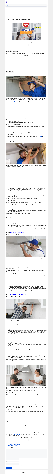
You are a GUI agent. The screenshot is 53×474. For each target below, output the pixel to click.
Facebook (15, 101)
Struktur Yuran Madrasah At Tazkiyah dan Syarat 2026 (13, 444)
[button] (45, 2)
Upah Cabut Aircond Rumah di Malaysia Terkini (18, 294)
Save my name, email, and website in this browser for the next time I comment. (18, 465)
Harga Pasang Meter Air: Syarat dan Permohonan (20, 421)
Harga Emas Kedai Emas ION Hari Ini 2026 (12, 445)
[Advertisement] (26, 12)
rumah (41, 136)
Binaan (9, 5)
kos (23, 50)
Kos (7, 443)
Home (7, 5)
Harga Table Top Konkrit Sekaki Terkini (17, 232)
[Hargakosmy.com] (9, 2)
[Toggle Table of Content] (12, 71)
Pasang (9, 443)
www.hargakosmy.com (17, 434)
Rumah (11, 443)
